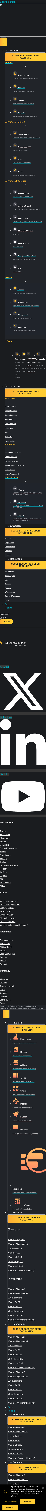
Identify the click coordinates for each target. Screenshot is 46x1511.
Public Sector (10, 470)
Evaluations (9, 419)
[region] (23, 1497)
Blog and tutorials (7, 954)
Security (8, 538)
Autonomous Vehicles (13, 452)
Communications (11, 457)
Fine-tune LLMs (10, 424)
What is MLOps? (7, 915)
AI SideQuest (10, 576)
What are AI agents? (9, 901)
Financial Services (11, 461)
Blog (6, 580)
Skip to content (8, 1)
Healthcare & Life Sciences (15, 465)
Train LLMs (8, 437)
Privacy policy (23, 1008)
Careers (3, 993)
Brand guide (5, 1000)
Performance (10, 547)
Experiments (5, 855)
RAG (6, 432)
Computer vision (11, 411)
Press (7, 600)
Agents (3, 841)
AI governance (10, 406)
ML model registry (7, 918)
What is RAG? (6, 911)
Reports (3, 876)
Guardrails (4, 845)
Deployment (9, 543)
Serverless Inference (9, 865)
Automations (5, 882)
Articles (8, 584)
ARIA (2, 886)
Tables (3, 862)
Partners (8, 551)
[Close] (43, 1488)
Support (8, 555)
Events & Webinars (12, 596)
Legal (2, 990)
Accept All (10, 1508)
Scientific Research (12, 474)
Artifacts (3, 872)
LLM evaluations (7, 908)
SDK (2, 879)
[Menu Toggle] (3, 42)
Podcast (8, 588)
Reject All (27, 1501)
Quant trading (10, 441)
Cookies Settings (10, 1501)
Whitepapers (10, 592)
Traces (3, 831)
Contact (3, 996)
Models (3, 852)
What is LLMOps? (7, 922)
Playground (5, 838)
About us (4, 979)
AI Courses (9, 572)
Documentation (6, 940)
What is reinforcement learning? (14, 925)
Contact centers (11, 415)
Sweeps (3, 859)
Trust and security (7, 986)
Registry (3, 869)
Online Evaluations (8, 848)
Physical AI (9, 428)
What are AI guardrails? (10, 904)
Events (3, 961)
